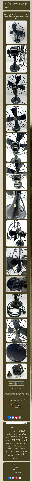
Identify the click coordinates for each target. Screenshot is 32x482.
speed (24, 446)
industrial (22, 448)
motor (8, 440)
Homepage (16, 465)
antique (9, 451)
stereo (7, 437)
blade (10, 448)
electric (20, 454)
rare (12, 443)
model (24, 450)
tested (19, 446)
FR (17, 474)
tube (9, 434)
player (15, 431)
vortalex (17, 451)
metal (7, 443)
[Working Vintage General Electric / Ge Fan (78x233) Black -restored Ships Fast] (16, 32)
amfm (22, 458)
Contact (16, 467)
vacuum (20, 428)
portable (11, 455)
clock (24, 439)
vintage (14, 457)
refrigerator (19, 443)
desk (26, 437)
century (16, 448)
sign (25, 443)
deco (22, 437)
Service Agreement (17, 472)
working (22, 434)
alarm (15, 434)
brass (14, 446)
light (9, 446)
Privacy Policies (16, 469)
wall (7, 428)
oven (26, 428)
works (14, 427)
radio (22, 430)
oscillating (15, 437)
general (15, 439)
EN (15, 474)
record (9, 431)
